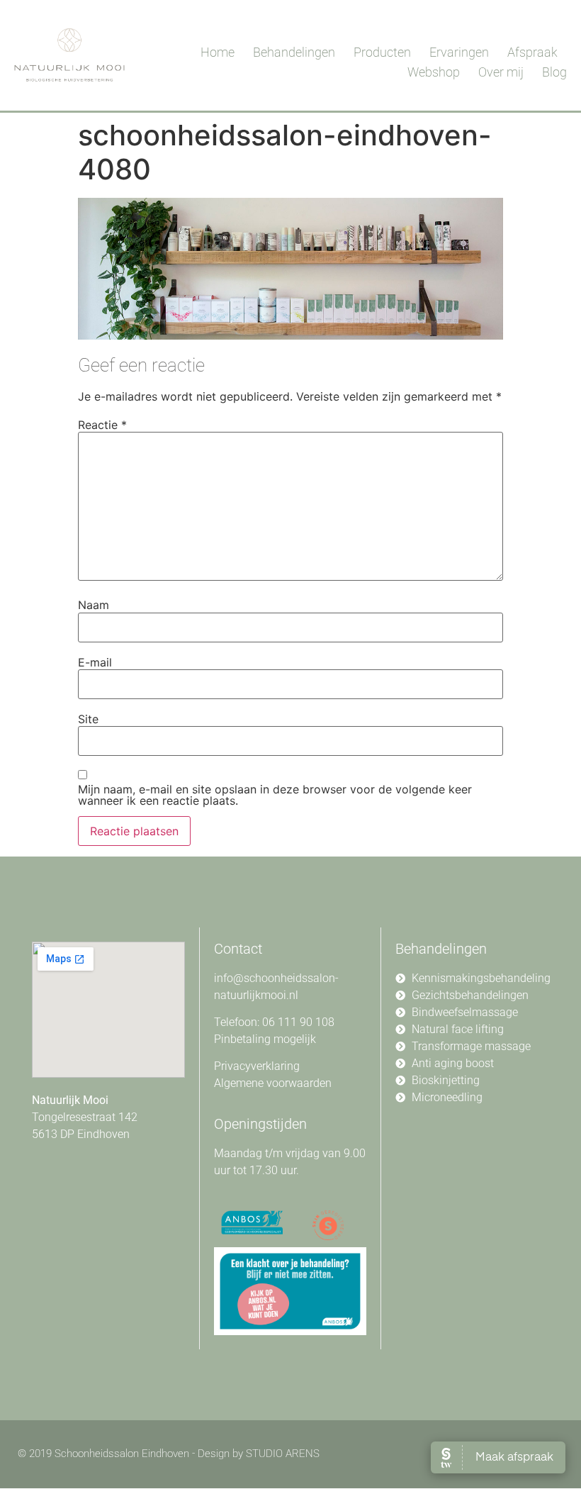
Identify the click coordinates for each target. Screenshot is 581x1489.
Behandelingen (294, 52)
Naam (93, 604)
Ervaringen (459, 52)
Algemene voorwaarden (273, 1083)
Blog (554, 72)
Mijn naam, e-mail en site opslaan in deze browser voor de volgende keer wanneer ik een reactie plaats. (275, 794)
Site (88, 719)
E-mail (95, 662)
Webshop (433, 72)
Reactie (102, 424)
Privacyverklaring (257, 1066)
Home (218, 52)
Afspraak (532, 52)
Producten (382, 52)
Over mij (501, 72)
